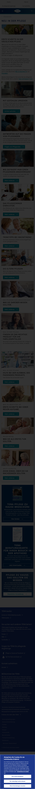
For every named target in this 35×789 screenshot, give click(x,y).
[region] (17, 772)
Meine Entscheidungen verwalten (17, 786)
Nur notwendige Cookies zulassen (17, 781)
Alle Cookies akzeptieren (17, 776)
